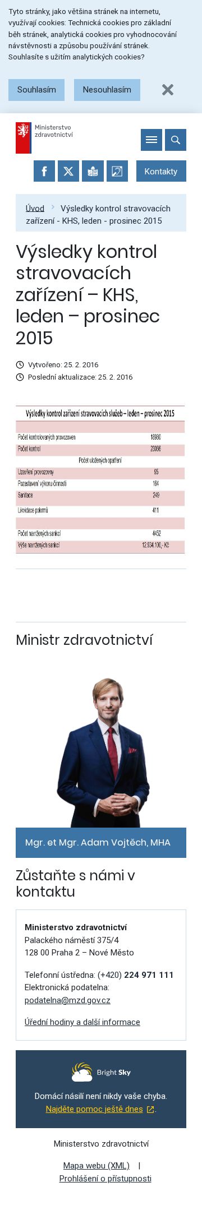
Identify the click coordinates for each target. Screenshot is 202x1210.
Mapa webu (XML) (96, 1166)
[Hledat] (175, 139)
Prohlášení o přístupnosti (105, 1179)
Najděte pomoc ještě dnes (94, 1109)
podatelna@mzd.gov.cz (68, 1000)
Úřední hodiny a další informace (82, 1022)
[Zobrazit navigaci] (151, 139)
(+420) (136, 975)
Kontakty (161, 172)
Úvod (35, 208)
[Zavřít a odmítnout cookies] (168, 90)
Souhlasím (36, 90)
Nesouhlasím (107, 90)
